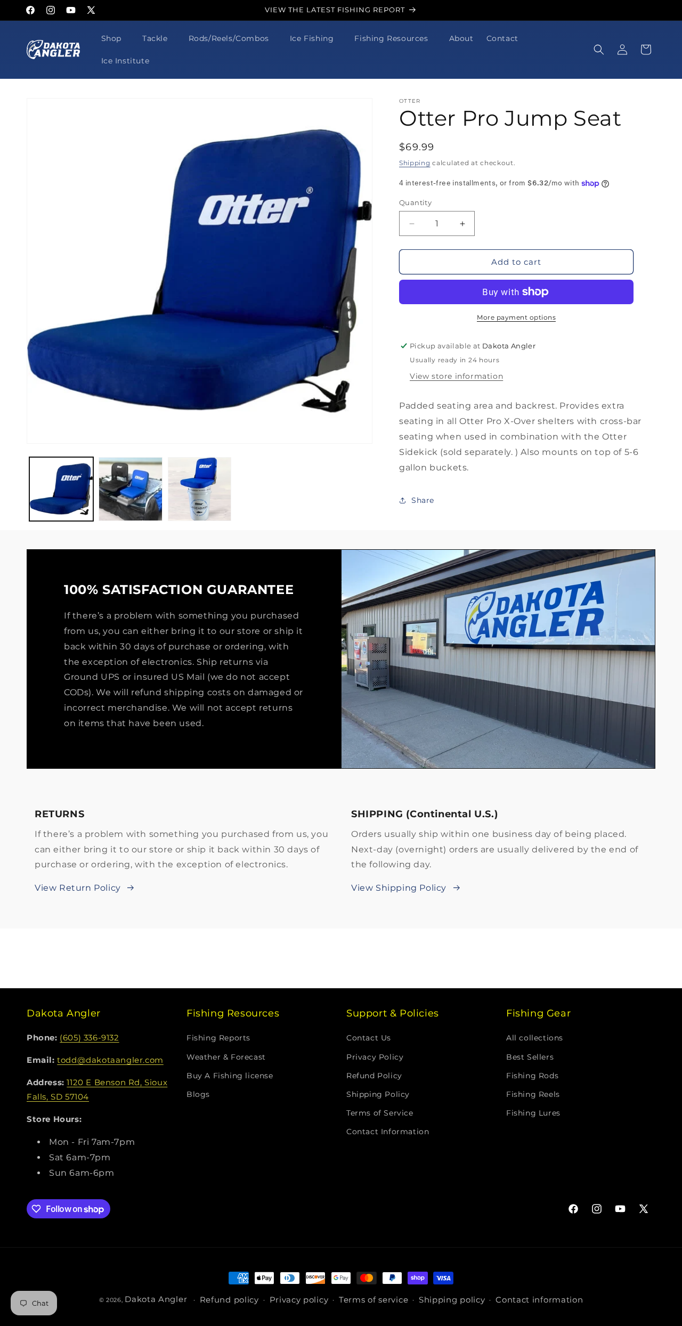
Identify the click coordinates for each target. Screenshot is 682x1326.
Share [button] (422, 500)
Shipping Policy (378, 1094)
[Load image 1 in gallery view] (61, 489)
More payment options (516, 317)
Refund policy (229, 1300)
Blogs (198, 1094)
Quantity (415, 202)
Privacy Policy (374, 1057)
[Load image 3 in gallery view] (200, 489)
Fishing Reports (218, 1038)
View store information (456, 376)
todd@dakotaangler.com (110, 1060)
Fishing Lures (533, 1113)
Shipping (415, 163)
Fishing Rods (532, 1075)
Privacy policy (299, 1300)
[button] (115, 38)
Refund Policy (374, 1075)
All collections (534, 1038)
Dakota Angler (156, 1299)
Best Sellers (530, 1057)
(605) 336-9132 (89, 1038)
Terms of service (373, 1300)
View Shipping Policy (398, 888)
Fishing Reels (533, 1094)
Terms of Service (379, 1113)
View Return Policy (78, 888)
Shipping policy (452, 1300)
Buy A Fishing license (229, 1075)
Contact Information (387, 1132)
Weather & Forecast (226, 1057)
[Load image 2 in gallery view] (131, 489)
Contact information (539, 1300)
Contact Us (368, 1038)
